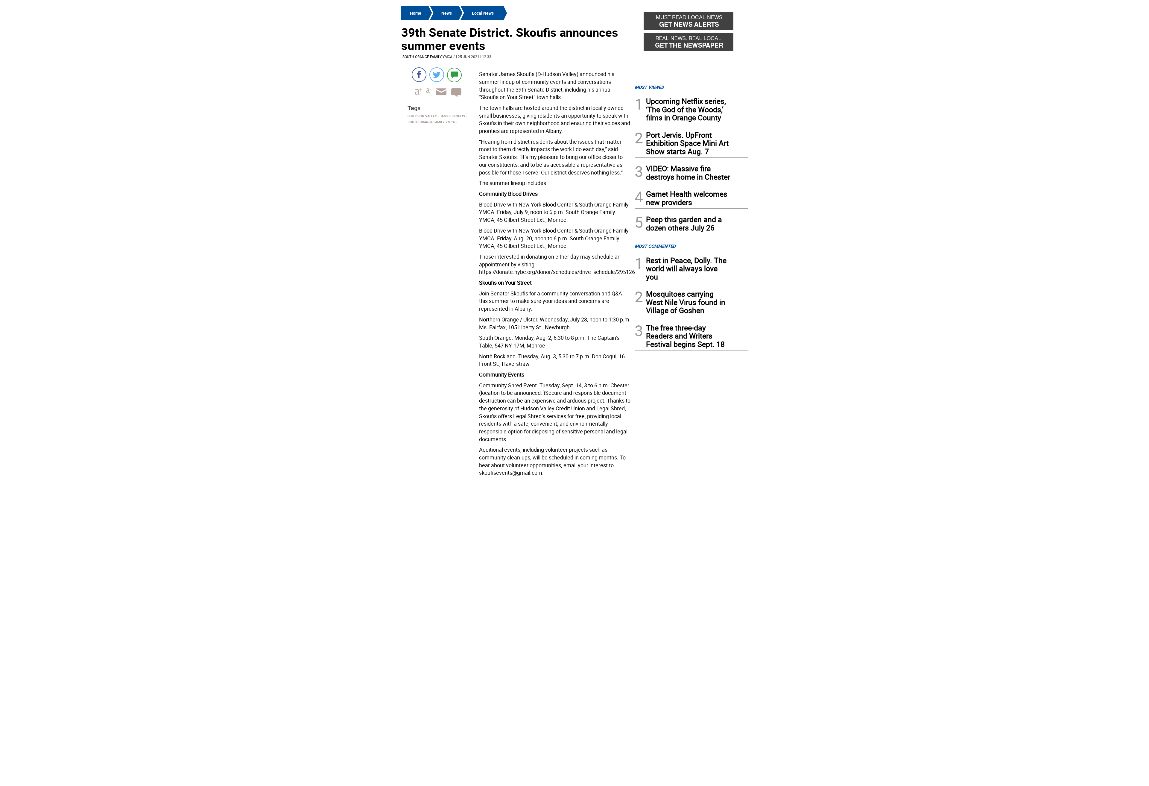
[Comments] (454, 74)
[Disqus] (516, 554)
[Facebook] (419, 74)
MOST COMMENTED (655, 246)
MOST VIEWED (649, 87)
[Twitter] (436, 74)
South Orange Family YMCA (427, 56)
